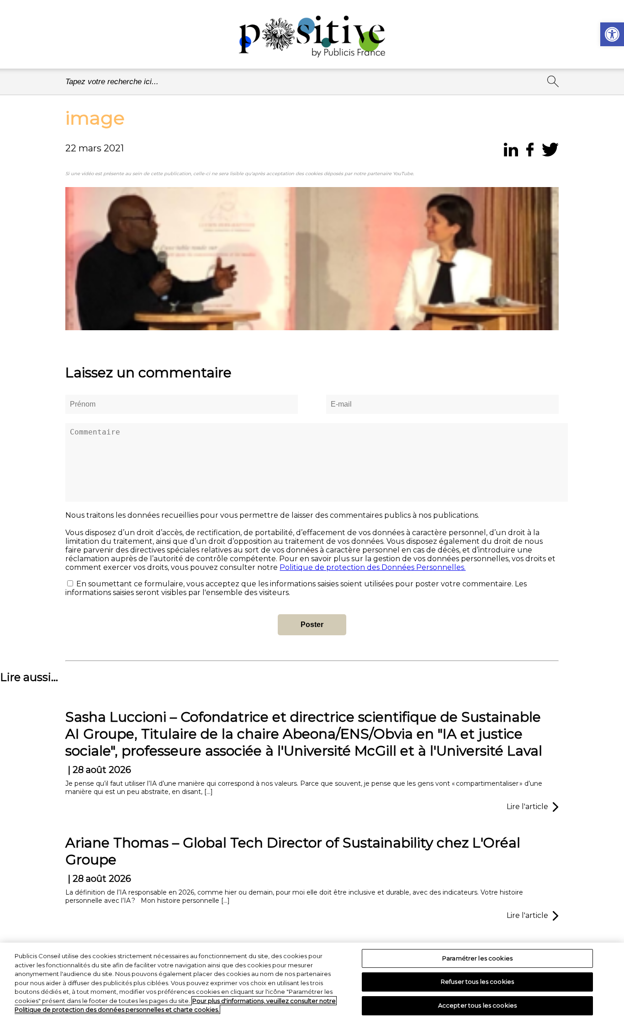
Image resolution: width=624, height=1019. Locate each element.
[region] (312, 981)
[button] (612, 34)
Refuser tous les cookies (477, 981)
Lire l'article (527, 806)
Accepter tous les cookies (477, 1005)
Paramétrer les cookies (477, 958)
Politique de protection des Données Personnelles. (372, 567)
